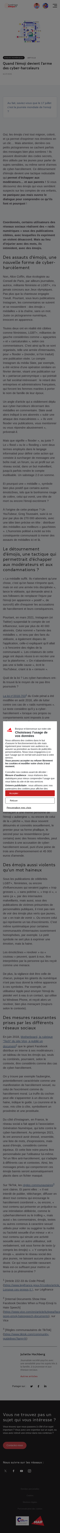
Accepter (13, 793)
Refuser (14, 800)
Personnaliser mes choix (19, 807)
